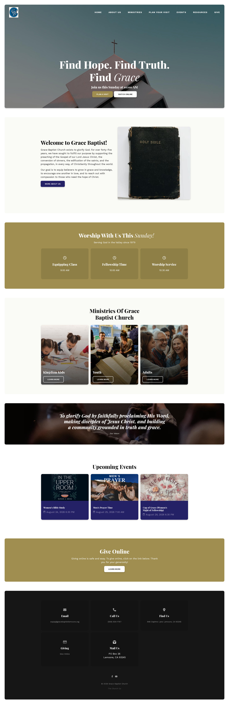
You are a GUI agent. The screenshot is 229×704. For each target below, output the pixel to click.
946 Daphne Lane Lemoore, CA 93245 (164, 622)
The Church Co (114, 688)
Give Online (65, 654)
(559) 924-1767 (114, 622)
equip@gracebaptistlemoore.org (64, 622)
